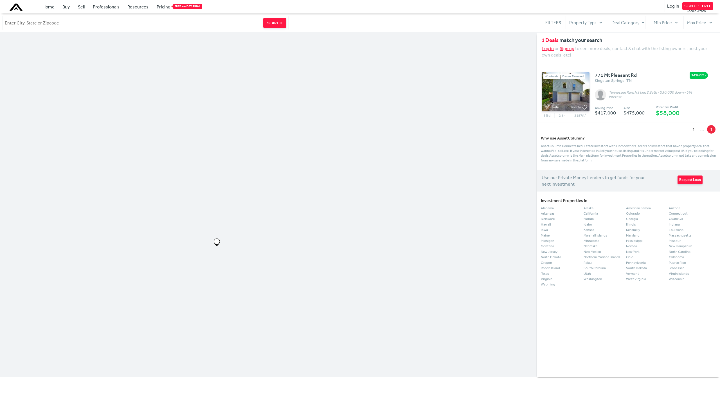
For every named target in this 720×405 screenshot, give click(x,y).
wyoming (548, 284)
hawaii (546, 224)
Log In (673, 6)
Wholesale (551, 76)
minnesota (591, 240)
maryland (633, 235)
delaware (548, 219)
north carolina (679, 251)
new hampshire (680, 246)
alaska (588, 208)
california (591, 213)
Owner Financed (573, 76)
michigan (547, 240)
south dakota (636, 268)
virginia (546, 279)
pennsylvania (636, 262)
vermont (632, 273)
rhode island (550, 268)
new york (633, 251)
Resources (137, 7)
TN (629, 80)
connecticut (678, 213)
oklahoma (676, 257)
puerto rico (677, 262)
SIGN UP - (697, 5)
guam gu (676, 219)
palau (588, 262)
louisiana (676, 230)
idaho (588, 224)
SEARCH (274, 22)
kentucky (633, 230)
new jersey (549, 251)
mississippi (634, 240)
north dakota (551, 257)
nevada (631, 246)
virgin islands (679, 273)
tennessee (676, 268)
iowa (544, 230)
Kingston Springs (609, 80)
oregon (546, 262)
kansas (589, 230)
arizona (674, 208)
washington (593, 279)
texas (545, 273)
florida (589, 219)
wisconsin (677, 279)
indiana (674, 224)
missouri (675, 240)
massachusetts (680, 235)
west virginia (636, 279)
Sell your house (610, 150)
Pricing (163, 7)
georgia (632, 219)
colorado (633, 213)
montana (547, 246)
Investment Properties (621, 155)
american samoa (638, 208)
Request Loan (690, 179)
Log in (548, 48)
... (702, 129)
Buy (66, 7)
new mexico (592, 251)
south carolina (595, 268)
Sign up (567, 48)
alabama (547, 208)
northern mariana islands (602, 257)
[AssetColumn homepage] (16, 7)
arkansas (548, 213)
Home (48, 7)
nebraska (590, 246)
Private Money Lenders (581, 177)
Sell (81, 7)
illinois (631, 224)
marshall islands (595, 235)
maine (545, 235)
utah (587, 273)
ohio (629, 257)
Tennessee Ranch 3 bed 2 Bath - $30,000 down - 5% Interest (650, 94)
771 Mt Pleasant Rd (616, 75)
